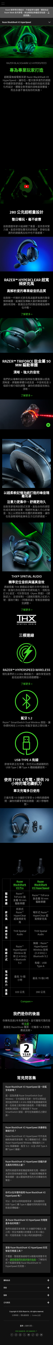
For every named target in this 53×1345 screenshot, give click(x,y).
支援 (26, 1023)
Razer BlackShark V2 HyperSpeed (40, 884)
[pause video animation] (49, 425)
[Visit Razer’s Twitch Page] (37, 1334)
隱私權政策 (25, 1315)
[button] (3, 3)
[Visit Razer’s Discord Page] (41, 1334)
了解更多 (26, 314)
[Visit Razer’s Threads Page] (20, 1334)
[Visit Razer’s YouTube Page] (29, 1334)
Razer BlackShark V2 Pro (19, 884)
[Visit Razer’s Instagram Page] (16, 1334)
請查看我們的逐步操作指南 (23, 1259)
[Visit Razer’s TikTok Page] (33, 1334)
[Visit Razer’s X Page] (24, 1334)
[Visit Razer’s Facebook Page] (12, 1334)
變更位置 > (29, 1326)
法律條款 (15, 1315)
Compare (26, 1001)
